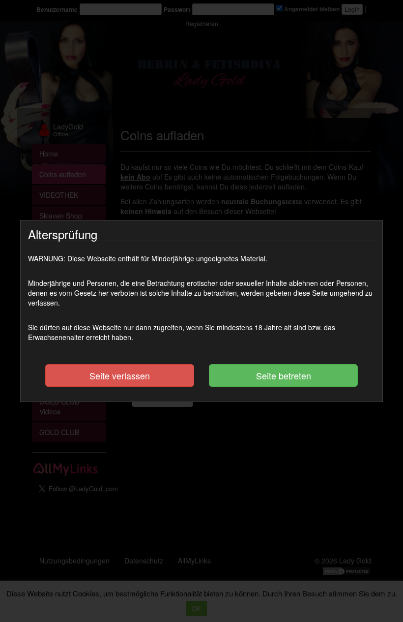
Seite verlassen (119, 375)
